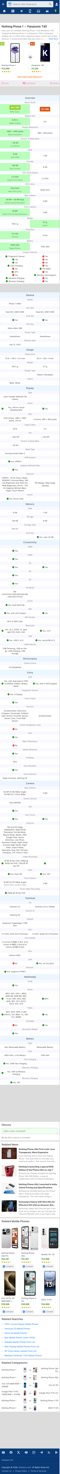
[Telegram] (41, 1452)
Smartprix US (7, 1460)
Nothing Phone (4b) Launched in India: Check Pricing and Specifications (38, 1186)
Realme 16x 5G (48, 1254)
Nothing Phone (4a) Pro (8, 1254)
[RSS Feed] (49, 1452)
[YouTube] (26, 1452)
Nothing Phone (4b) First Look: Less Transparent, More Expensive (37, 1151)
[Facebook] (11, 1452)
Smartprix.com (25, 1467)
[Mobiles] (30, 11)
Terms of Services (38, 1471)
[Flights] (21, 11)
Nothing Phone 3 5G (28, 1299)
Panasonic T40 (38, 65)
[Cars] (47, 11)
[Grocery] (55, 11)
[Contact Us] (3, 1452)
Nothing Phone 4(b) (27, 1254)
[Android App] (56, 1452)
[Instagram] (34, 1452)
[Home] (4, 11)
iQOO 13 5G (46, 1300)
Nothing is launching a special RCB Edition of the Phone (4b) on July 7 (36, 1168)
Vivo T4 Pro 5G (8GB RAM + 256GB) (7, 1299)
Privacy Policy (21, 1471)
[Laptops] (38, 11)
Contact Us (6, 1471)
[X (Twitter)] (18, 1452)
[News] (13, 11)
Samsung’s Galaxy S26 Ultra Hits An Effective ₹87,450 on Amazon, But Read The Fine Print (37, 1203)
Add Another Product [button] (30, 77)
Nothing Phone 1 (9, 65)
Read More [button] (53, 39)
